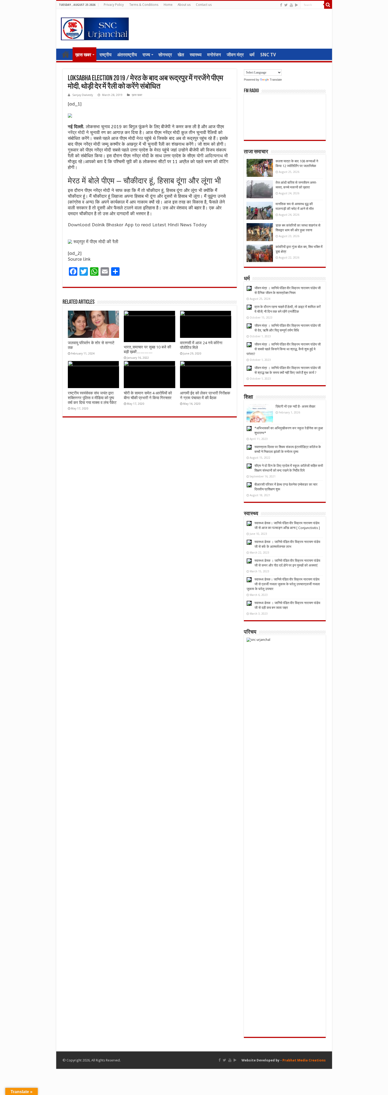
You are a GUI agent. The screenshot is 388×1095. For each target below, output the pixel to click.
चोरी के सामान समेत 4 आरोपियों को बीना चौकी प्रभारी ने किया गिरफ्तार (148, 395)
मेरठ (139, 138)
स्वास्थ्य (195, 54)
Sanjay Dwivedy (82, 95)
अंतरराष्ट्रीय (127, 54)
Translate (276, 79)
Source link (79, 259)
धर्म (251, 54)
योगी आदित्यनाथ (210, 155)
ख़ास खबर (83, 54)
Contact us (204, 5)
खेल (181, 54)
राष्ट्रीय (105, 54)
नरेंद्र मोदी (76, 132)
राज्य (146, 54)
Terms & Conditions (143, 5)
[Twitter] (286, 5)
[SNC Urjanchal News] (94, 27)
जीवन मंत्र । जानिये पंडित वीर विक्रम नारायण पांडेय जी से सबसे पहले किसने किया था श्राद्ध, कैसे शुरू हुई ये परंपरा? (284, 349)
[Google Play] (297, 5)
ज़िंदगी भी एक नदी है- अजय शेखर (295, 406)
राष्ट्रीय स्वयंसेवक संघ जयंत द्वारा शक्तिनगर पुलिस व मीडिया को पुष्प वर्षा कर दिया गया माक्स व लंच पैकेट (92, 398)
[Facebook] (281, 5)
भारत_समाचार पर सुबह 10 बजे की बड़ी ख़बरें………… (147, 349)
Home (168, 5)
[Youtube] (291, 5)
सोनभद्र (165, 54)
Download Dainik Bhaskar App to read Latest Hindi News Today (137, 224)
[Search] (328, 5)
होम (66, 54)
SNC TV (268, 54)
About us (184, 5)
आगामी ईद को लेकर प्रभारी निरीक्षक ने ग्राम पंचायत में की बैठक (205, 395)
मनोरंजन (214, 54)
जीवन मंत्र (235, 54)
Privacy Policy (114, 5)
